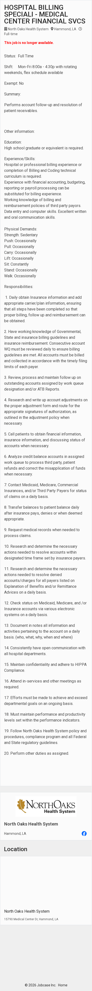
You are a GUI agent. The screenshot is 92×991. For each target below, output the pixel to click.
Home (62, 985)
